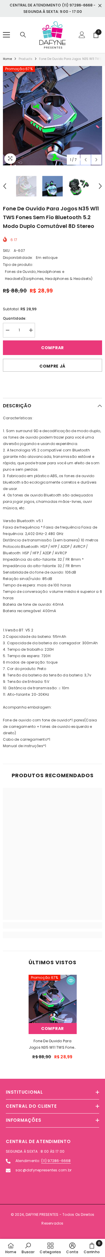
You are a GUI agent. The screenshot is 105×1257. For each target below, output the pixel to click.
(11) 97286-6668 (56, 1160)
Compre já (52, 366)
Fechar (100, 6)
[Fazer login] (82, 35)
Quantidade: (15, 318)
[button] (85, 160)
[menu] (6, 34)
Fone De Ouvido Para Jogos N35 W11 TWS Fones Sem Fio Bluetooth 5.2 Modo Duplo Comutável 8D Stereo (52, 1044)
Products (26, 59)
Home (7, 59)
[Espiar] (70, 980)
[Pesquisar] (23, 34)
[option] (52, 115)
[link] (52, 925)
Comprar (52, 348)
